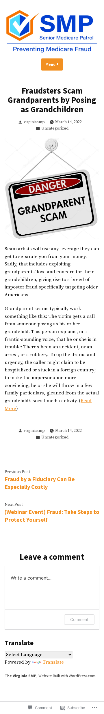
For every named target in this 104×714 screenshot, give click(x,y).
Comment (79, 619)
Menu (54, 64)
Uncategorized (54, 128)
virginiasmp (34, 122)
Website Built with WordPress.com (66, 675)
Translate (53, 662)
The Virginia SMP (20, 675)
